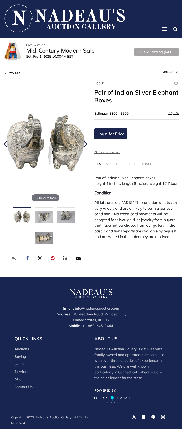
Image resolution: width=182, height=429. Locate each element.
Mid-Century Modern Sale (60, 50)
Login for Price (110, 133)
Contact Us (23, 386)
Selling (20, 364)
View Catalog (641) (156, 52)
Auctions (21, 349)
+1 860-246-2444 (98, 325)
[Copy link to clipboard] (14, 258)
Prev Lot (13, 73)
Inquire (173, 113)
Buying (20, 356)
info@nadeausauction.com (97, 308)
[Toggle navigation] (164, 29)
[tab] (108, 166)
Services (21, 371)
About (19, 379)
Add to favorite (176, 83)
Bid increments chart (107, 152)
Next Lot (168, 72)
